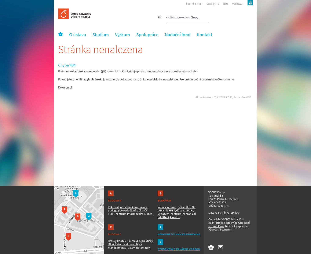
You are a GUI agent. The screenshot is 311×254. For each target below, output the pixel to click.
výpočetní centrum (170, 214)
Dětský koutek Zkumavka (124, 241)
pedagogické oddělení (122, 210)
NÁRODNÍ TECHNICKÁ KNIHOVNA (179, 234)
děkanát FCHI (184, 210)
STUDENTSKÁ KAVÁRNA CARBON (179, 249)
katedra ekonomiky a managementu (125, 246)
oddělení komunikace (133, 207)
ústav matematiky (139, 248)
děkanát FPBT (166, 210)
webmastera (155, 71)
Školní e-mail (194, 4)
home (230, 79)
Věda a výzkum (167, 207)
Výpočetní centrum (220, 229)
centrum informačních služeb (134, 214)
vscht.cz (237, 4)
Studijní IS (212, 4)
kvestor (175, 217)
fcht (225, 4)
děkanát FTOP (186, 207)
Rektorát (113, 207)
